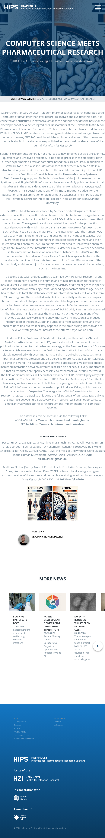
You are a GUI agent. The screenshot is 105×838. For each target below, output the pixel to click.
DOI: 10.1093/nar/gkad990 (66, 479)
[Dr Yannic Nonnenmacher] (24, 537)
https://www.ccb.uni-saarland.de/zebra (57, 424)
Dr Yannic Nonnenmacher (47, 536)
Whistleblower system (24, 738)
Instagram (58, 725)
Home (12, 98)
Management (20, 721)
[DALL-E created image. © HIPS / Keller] (52, 503)
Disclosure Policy (21, 735)
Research (18, 725)
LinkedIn (57, 721)
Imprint (17, 728)
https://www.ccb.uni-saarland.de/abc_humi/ (59, 420)
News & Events (26, 98)
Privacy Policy (20, 731)
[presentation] (98, 646)
